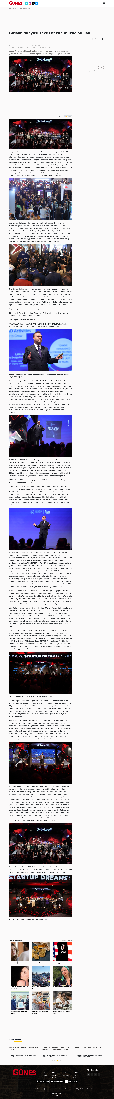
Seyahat (64, 1070)
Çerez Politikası (49, 1089)
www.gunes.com (57, 1093)
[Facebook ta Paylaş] (99, 39)
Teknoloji (53, 1075)
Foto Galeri (75, 1072)
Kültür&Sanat (54, 1077)
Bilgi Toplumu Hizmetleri (85, 1089)
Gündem (45, 1070)
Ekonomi (53, 1070)
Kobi (63, 1077)
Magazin (45, 1075)
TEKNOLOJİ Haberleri (23, 8)
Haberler (11, 8)
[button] (99, 67)
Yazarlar (75, 1070)
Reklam (37, 1089)
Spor (44, 1072)
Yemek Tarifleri (65, 1075)
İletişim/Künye (25, 1089)
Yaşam (45, 1077)
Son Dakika (76, 1077)
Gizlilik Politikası (65, 1089)
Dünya (53, 1072)
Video (74, 1075)
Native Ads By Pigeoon (67, 940)
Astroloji (64, 1072)
